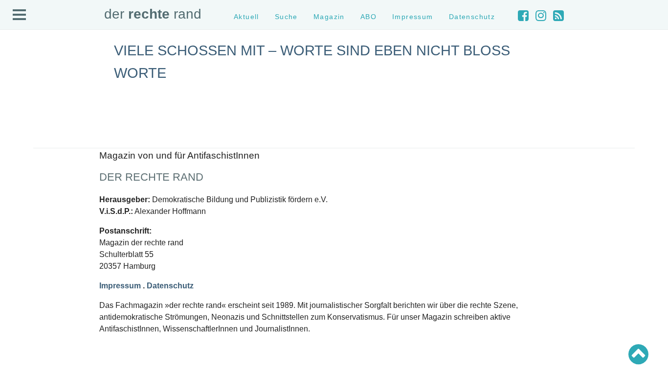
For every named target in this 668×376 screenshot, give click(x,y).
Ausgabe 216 (28, 321)
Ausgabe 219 (28, 295)
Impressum (26, 132)
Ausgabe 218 (28, 303)
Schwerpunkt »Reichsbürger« (51, 222)
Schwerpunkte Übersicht (44, 179)
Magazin (22, 97)
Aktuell (19, 80)
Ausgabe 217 (28, 312)
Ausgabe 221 (28, 278)
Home (18, 71)
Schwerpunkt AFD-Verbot (45, 187)
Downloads (25, 123)
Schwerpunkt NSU (36, 213)
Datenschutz (27, 141)
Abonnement (27, 114)
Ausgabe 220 (28, 286)
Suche (19, 89)
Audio (18, 106)
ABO (368, 17)
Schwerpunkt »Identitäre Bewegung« (61, 205)
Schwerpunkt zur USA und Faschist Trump (70, 196)
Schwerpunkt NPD (36, 231)
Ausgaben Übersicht (38, 269)
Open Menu (19, 15)
